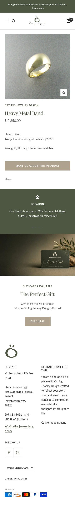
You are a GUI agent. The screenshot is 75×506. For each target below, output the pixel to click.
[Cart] (68, 21)
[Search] (13, 21)
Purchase (37, 321)
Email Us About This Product (37, 165)
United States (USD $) (18, 467)
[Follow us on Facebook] (9, 452)
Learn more (38, 7)
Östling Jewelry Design (22, 105)
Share (8, 179)
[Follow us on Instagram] (17, 452)
